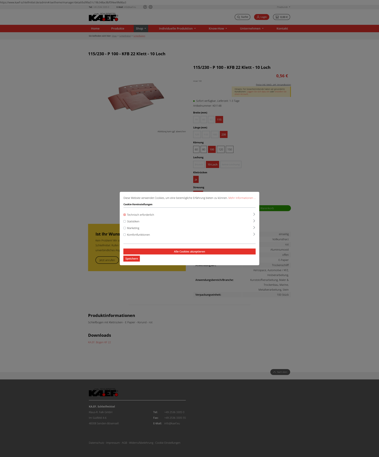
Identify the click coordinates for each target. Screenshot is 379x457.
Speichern (131, 258)
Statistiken (133, 221)
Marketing (133, 228)
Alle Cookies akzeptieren (189, 251)
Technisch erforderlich (140, 215)
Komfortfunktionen (138, 234)
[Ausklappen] (254, 214)
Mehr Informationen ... (242, 198)
